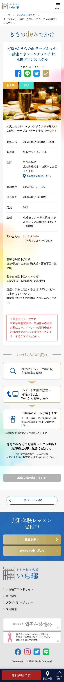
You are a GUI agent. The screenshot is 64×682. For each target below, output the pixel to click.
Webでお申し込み (32, 550)
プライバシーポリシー (20, 602)
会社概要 (11, 595)
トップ (6, 15)
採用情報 (11, 609)
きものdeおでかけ (26, 15)
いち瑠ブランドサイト (20, 589)
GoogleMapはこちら (39, 175)
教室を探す (32, 539)
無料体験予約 (21, 675)
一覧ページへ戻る (32, 500)
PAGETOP (59, 678)
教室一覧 (47, 678)
